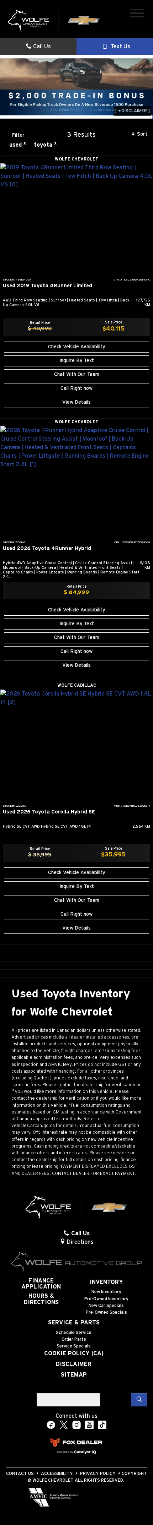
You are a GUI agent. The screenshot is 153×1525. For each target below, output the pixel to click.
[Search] (139, 1399)
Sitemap (74, 1375)
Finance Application (41, 1284)
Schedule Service (73, 1332)
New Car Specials (106, 1305)
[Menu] (137, 14)
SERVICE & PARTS (74, 1322)
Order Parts (74, 1339)
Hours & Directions (41, 1299)
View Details (76, 402)
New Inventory (106, 1292)
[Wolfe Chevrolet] (54, 20)
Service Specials (74, 1346)
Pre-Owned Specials (106, 1312)
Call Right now (76, 388)
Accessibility (57, 1473)
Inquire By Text (76, 360)
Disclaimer (73, 1364)
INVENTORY (106, 1282)
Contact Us (20, 1473)
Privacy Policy (98, 1473)
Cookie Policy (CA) (74, 1353)
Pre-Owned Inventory (106, 1299)
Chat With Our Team (76, 374)
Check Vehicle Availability (76, 346)
